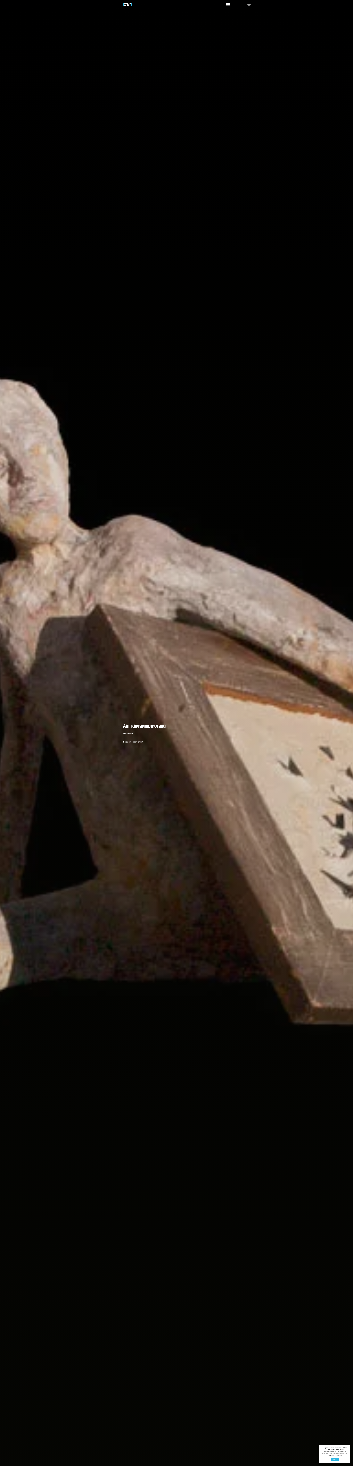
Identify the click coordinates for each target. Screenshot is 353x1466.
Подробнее (338, 1455)
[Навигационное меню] (228, 4)
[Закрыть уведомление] (349, 1446)
